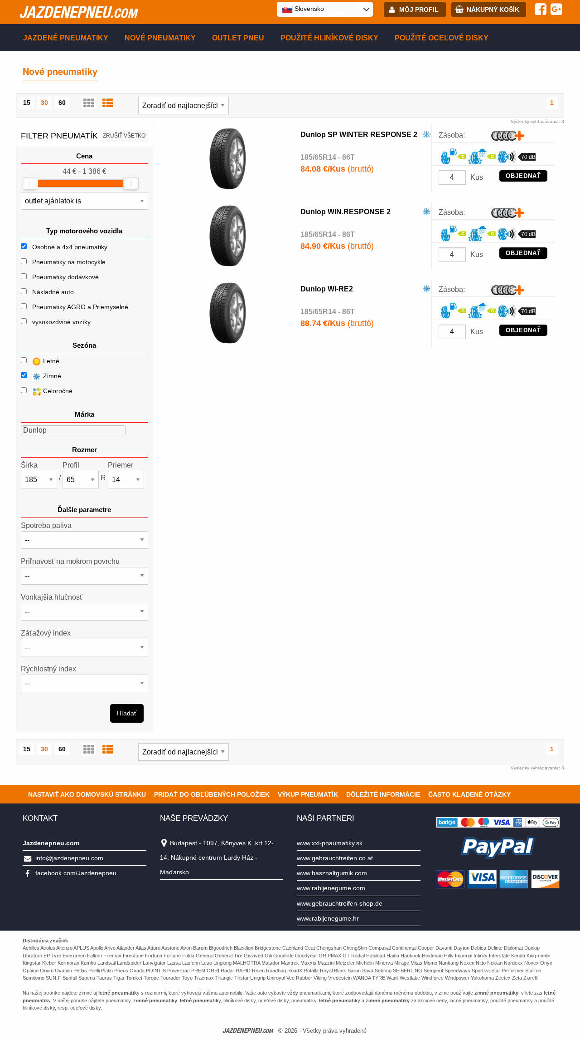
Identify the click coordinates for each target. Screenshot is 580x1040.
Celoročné (56, 390)
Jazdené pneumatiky (65, 38)
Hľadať (126, 713)
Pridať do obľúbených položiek (212, 794)
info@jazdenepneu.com (69, 858)
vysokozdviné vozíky (61, 321)
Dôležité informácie (383, 794)
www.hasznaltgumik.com (332, 873)
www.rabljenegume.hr (328, 918)
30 (44, 102)
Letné (50, 361)
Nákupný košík (493, 9)
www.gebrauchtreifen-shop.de (339, 903)
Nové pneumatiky (160, 38)
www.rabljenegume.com (331, 888)
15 (26, 102)
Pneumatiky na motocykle (69, 262)
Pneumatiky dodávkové (65, 277)
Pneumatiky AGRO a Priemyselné (80, 307)
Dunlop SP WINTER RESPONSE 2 (358, 134)
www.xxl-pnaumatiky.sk (329, 843)
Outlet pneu (238, 38)
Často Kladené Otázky (469, 794)
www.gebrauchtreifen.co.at (335, 858)
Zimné (51, 376)
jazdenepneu (78, 11)
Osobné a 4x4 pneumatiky (69, 247)
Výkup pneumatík (308, 794)
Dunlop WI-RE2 (326, 289)
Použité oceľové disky (441, 38)
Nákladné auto (53, 292)
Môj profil (419, 9)
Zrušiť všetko (124, 136)
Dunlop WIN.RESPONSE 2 (345, 212)
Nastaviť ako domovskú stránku (87, 794)
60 (62, 102)
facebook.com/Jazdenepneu (75, 873)
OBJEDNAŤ (523, 176)
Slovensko (308, 8)
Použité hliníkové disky (329, 38)
